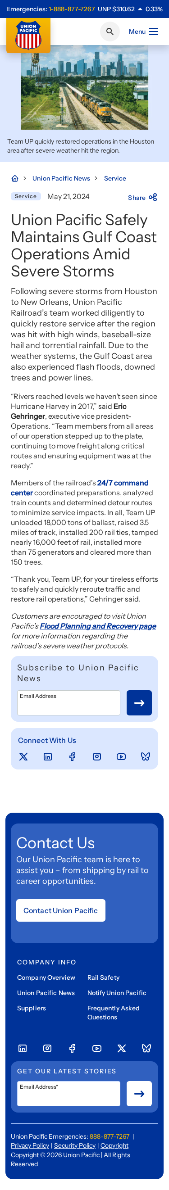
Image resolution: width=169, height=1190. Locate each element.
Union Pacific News (46, 993)
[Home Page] (19, 178)
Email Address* (39, 1087)
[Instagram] (96, 756)
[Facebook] (72, 756)
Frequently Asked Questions (113, 1012)
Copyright (114, 1145)
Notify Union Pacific (116, 993)
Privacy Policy (30, 1145)
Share (137, 198)
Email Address (38, 696)
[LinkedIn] (47, 756)
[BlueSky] (145, 756)
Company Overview (46, 977)
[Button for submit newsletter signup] (139, 702)
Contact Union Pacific (60, 910)
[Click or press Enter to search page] (110, 31)
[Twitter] (23, 756)
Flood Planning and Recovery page (98, 625)
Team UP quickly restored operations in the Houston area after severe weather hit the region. (80, 145)
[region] (130, 9)
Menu (137, 31)
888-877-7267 (109, 1136)
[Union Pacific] (28, 35)
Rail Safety (103, 977)
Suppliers (31, 1008)
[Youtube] (121, 756)
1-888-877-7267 (72, 9)
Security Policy (75, 1145)
